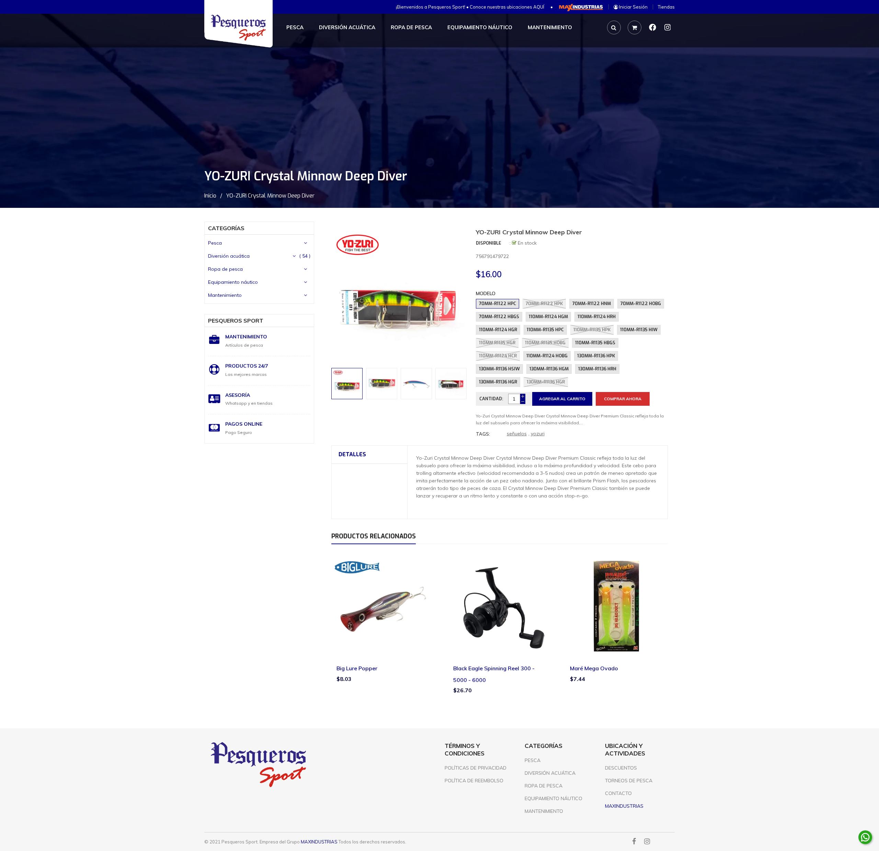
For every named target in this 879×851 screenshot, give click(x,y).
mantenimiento (246, 337)
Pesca (215, 243)
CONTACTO (618, 793)
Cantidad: (491, 399)
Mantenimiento (225, 295)
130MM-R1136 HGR (498, 382)
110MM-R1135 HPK (591, 330)
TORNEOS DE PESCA (628, 780)
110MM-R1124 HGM (548, 317)
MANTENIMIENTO (544, 811)
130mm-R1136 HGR (546, 382)
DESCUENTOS (621, 768)
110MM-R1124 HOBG (547, 356)
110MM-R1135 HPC (545, 330)
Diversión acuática (229, 256)
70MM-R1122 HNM (591, 303)
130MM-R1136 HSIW (499, 369)
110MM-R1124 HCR (498, 356)
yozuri (538, 433)
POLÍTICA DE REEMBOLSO (474, 780)
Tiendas (666, 7)
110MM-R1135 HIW (639, 330)
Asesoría (237, 395)
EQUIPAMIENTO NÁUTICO (553, 798)
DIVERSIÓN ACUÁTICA (550, 773)
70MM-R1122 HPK (544, 303)
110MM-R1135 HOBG (545, 343)
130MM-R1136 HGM (549, 369)
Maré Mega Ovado (594, 668)
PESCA (532, 760)
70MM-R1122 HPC (497, 303)
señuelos (517, 433)
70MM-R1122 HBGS (499, 317)
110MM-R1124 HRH (597, 317)
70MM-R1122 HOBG (640, 303)
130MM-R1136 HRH (597, 369)
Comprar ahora (622, 398)
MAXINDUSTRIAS (319, 841)
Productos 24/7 (246, 366)
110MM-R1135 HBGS (595, 343)
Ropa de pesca (225, 269)
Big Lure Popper (356, 668)
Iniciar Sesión (633, 7)
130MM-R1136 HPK (596, 356)
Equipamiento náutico (233, 282)
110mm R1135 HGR (497, 343)
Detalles (352, 454)
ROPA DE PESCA (543, 786)
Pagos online (243, 424)
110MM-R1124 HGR (498, 330)
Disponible (488, 243)
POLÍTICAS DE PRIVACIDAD (475, 768)
